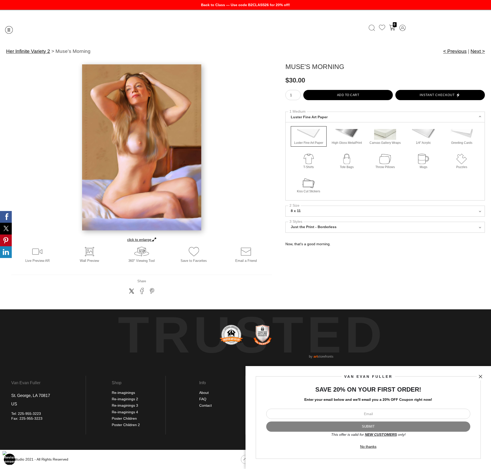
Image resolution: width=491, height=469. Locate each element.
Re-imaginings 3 (125, 405)
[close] (480, 376)
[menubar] (386, 27)
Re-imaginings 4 (125, 412)
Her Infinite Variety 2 (28, 51)
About (204, 393)
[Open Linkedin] (6, 252)
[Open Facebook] (6, 217)
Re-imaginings (123, 393)
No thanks (368, 446)
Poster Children (124, 418)
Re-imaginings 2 (125, 399)
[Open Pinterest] (6, 240)
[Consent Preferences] (10, 459)
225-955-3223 (29, 413)
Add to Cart (348, 95)
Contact (205, 405)
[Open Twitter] (6, 229)
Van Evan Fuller (25, 383)
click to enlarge (139, 240)
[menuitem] (372, 27)
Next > (478, 51)
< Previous (455, 51)
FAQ (202, 399)
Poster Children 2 (126, 425)
